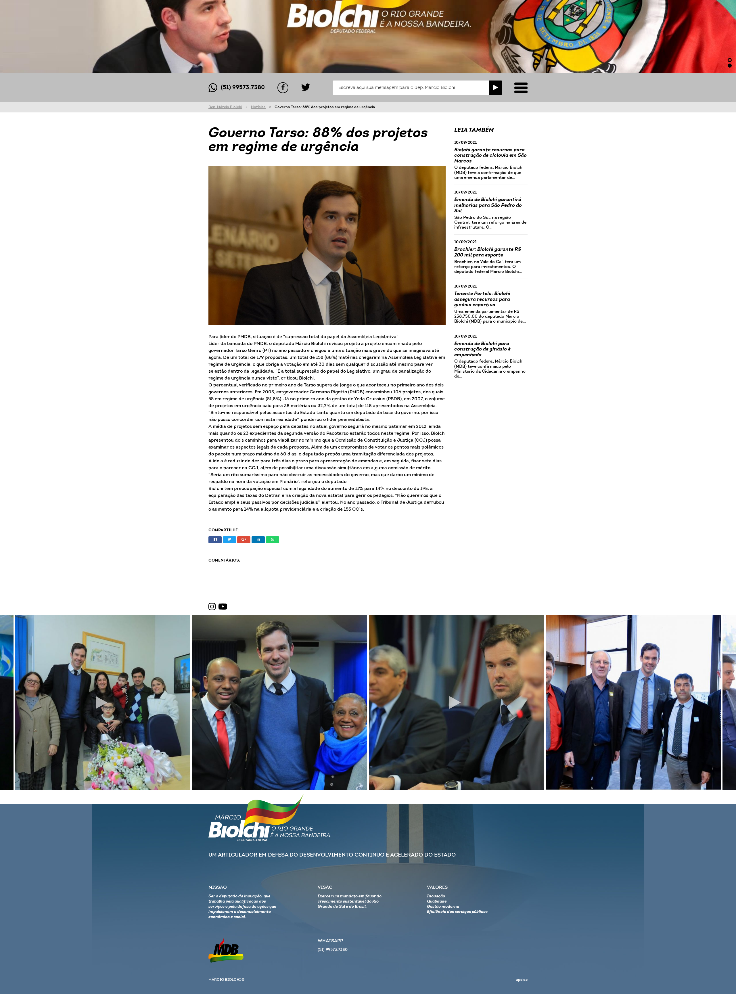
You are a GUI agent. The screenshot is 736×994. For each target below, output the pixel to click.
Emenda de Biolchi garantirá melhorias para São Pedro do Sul (488, 205)
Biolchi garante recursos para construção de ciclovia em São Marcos (490, 156)
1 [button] (730, 60)
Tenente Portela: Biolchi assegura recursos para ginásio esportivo (482, 299)
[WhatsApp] (272, 539)
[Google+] (243, 539)
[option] (368, 36)
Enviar (495, 88)
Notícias (258, 107)
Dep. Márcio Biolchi (225, 107)
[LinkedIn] (258, 539)
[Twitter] (305, 87)
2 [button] (730, 66)
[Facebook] (282, 87)
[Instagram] (212, 607)
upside (522, 980)
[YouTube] (222, 607)
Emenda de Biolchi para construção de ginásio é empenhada (482, 349)
